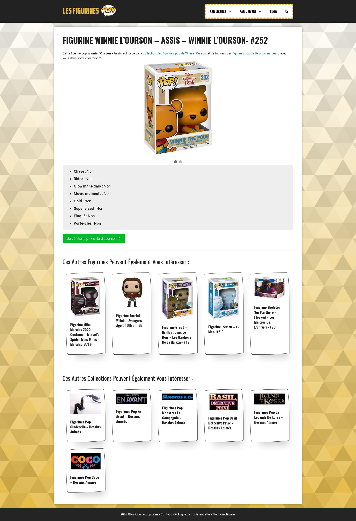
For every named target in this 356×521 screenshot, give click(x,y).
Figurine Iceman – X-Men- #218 (223, 329)
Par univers (248, 11)
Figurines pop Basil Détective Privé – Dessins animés (222, 422)
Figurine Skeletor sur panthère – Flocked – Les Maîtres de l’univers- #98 (267, 317)
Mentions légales (224, 514)
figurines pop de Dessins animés (254, 53)
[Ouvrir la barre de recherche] (286, 11)
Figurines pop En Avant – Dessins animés (128, 416)
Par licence (218, 11)
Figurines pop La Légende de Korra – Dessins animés (268, 417)
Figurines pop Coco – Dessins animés (84, 480)
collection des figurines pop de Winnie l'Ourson (174, 53)
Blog (273, 11)
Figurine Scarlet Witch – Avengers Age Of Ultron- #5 (129, 320)
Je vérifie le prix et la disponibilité (94, 238)
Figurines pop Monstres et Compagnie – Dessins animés (173, 415)
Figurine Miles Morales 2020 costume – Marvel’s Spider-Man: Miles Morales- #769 (84, 334)
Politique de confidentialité (192, 514)
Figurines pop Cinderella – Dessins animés (85, 426)
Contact (166, 514)
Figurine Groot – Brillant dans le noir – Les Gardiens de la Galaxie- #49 (176, 335)
